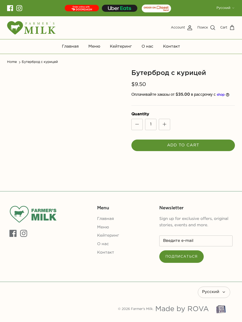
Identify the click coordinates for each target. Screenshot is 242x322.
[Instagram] (19, 8)
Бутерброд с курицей (40, 62)
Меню (94, 46)
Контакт (171, 46)
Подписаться (181, 256)
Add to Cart (183, 145)
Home (12, 62)
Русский (223, 8)
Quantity (140, 114)
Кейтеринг (121, 46)
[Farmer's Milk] (31, 27)
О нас (147, 46)
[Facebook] (10, 8)
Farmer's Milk (142, 309)
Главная (70, 46)
